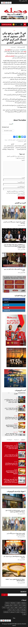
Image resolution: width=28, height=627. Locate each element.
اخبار (14, 30)
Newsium (24, 623)
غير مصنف (12, 611)
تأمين (8, 607)
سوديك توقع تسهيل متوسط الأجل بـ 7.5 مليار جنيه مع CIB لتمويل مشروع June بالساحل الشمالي (10, 481)
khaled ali (5, 127)
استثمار (20, 607)
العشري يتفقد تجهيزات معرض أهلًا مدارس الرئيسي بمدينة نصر (11, 409)
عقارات (14, 431)
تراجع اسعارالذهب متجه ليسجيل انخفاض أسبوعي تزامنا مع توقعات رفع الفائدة (8, 146)
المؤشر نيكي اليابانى (11, 139)
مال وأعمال (6, 611)
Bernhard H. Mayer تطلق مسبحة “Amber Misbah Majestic (12, 427)
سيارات (18, 609)
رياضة (4, 607)
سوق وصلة (16, 415)
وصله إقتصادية (20, 141)
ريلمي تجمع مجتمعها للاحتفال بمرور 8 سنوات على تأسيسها (11, 418)
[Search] (16, 24)
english (18, 602)
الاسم (23, 177)
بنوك (17, 397)
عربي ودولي (23, 611)
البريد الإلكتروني (21, 182)
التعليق (23, 160)
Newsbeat (13, 602)
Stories (24, 605)
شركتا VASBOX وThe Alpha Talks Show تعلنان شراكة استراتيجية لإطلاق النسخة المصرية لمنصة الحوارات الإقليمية (14, 246)
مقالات (24, 614)
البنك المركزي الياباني (9, 56)
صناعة (9, 609)
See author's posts (8, 130)
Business (24, 602)
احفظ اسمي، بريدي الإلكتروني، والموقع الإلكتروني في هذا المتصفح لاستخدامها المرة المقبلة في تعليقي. (15, 193)
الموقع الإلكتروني (21, 186)
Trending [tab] (9, 439)
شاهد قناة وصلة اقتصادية (6, 24)
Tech (20, 605)
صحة (14, 609)
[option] (14, 400)
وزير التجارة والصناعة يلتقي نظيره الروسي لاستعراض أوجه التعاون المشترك (20, 146)
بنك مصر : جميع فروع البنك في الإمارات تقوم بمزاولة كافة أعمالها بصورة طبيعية (11, 401)
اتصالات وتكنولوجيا (8, 605)
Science (7, 602)
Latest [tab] (22, 439)
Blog (14, 618)
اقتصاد (16, 607)
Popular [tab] (16, 439)
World (15, 605)
